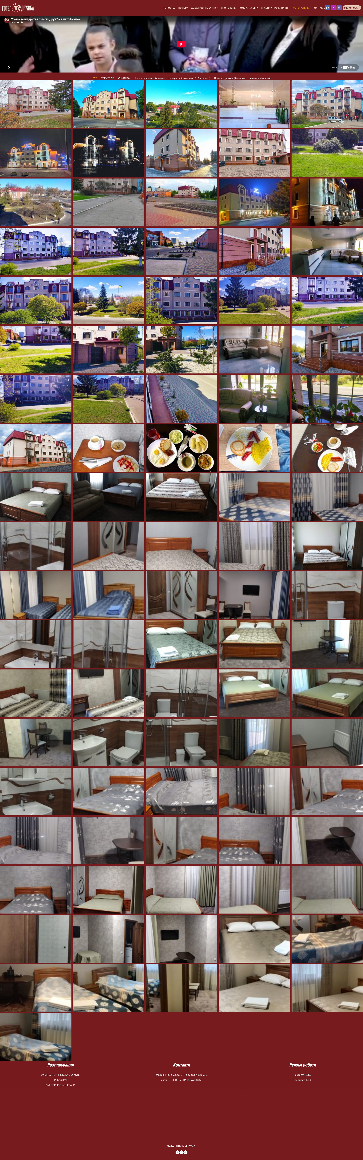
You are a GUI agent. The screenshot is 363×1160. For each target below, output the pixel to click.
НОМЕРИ (183, 8)
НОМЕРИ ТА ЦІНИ (248, 8)
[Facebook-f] (178, 1152)
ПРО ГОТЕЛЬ (228, 8)
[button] (352, 7)
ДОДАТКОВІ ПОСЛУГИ (203, 8)
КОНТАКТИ (319, 8)
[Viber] (339, 7)
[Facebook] (327, 7)
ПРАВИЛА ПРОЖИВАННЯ (275, 8)
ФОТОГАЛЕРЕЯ (301, 8)
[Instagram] (333, 7)
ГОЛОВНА (169, 8)
